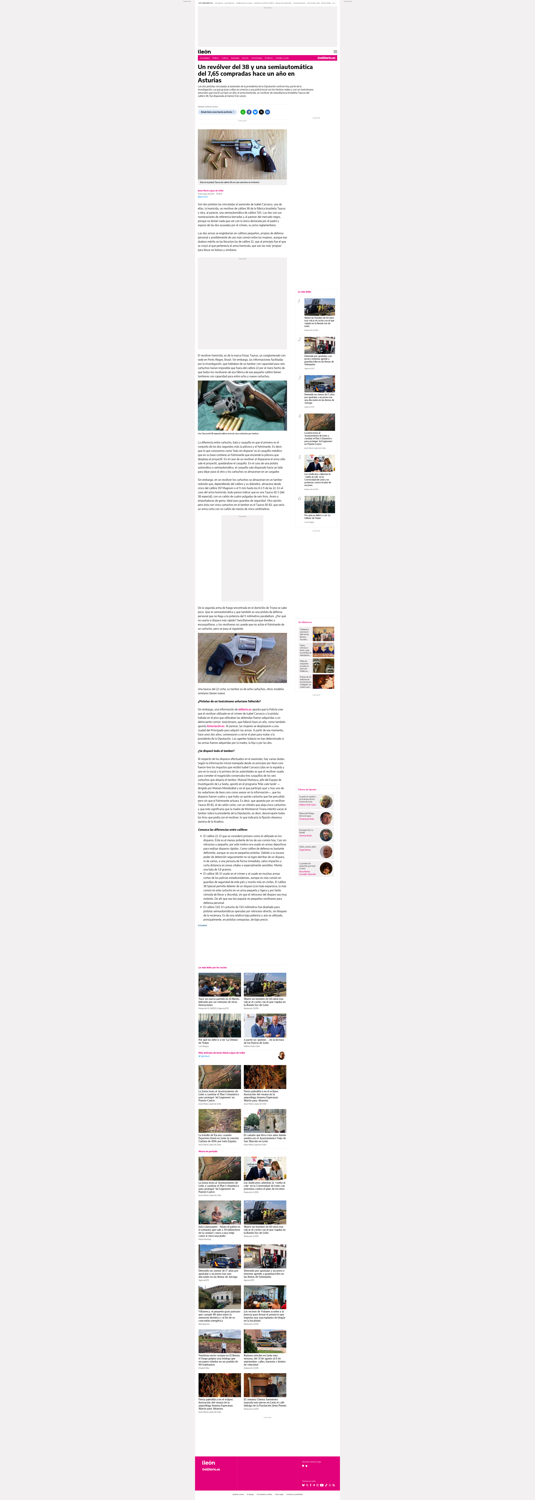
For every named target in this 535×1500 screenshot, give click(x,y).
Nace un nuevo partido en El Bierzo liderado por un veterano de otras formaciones (219, 1002)
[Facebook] (249, 112)
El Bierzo (269, 58)
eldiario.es (245, 709)
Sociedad (235, 58)
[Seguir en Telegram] (314, 1485)
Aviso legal (279, 1494)
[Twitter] (261, 112)
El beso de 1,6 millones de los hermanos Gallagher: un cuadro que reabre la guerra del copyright (305, 682)
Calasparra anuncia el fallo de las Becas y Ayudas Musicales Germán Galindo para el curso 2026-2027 (305, 634)
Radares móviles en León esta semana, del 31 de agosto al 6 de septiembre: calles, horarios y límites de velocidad (265, 1360)
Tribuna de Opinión (307, 789)
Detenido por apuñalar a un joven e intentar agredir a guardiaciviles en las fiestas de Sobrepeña (264, 1273)
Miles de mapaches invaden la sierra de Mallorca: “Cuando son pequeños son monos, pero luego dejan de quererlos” (305, 666)
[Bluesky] (255, 112)
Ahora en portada (208, 1151)
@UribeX (204, 197)
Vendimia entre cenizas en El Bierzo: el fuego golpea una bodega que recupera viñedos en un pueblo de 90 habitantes (219, 1360)
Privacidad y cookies (264, 1494)
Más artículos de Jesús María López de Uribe (222, 1052)
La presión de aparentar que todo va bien (307, 866)
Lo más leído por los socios (213, 967)
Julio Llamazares (229, 3)
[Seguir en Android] (303, 1466)
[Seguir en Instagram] (317, 1485)
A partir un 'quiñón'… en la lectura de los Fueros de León (264, 1041)
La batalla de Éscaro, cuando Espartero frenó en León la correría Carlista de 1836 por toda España (219, 1138)
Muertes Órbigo (326, 3)
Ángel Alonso (305, 850)
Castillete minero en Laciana (244, 3)
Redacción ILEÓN (251, 1008)
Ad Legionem (219, 3)
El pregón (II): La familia (306, 831)
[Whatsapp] (242, 112)
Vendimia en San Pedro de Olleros (264, 3)
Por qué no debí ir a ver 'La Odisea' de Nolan (218, 1041)
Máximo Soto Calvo (252, 1046)
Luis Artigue (204, 1046)
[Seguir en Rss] (334, 1485)
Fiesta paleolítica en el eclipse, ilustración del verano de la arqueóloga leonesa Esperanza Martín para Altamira (261, 1096)
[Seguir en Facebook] (310, 1485)
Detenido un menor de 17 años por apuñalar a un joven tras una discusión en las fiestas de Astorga (218, 1273)
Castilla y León (282, 58)
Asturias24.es (215, 726)
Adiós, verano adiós (307, 847)
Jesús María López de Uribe (210, 190)
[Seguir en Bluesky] (303, 1485)
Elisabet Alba (204, 1368)
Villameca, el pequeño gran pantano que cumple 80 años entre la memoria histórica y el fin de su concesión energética (219, 1316)
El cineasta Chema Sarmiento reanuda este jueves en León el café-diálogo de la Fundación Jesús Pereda (265, 1402)
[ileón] (217, 1463)
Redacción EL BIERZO (208, 1008)
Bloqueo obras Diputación (284, 3)
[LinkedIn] (267, 112)
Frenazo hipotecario (299, 3)
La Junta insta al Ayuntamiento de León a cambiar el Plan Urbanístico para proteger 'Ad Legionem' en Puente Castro (219, 1096)
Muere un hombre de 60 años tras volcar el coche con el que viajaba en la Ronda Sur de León (265, 1002)
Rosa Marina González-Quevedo (307, 872)
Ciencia (245, 58)
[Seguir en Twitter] (307, 1485)
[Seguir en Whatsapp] (330, 1485)
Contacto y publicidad (294, 1494)
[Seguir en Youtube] (322, 1485)
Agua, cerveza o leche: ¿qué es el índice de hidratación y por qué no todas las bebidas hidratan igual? (305, 650)
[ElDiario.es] (326, 58)
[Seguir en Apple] (306, 1466)
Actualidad (205, 58)
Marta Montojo (205, 1239)
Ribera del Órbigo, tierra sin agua (306, 814)
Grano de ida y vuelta (313, 3)
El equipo (250, 1494)
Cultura (225, 58)
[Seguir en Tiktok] (326, 1485)
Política (215, 58)
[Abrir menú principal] (335, 51)
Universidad (256, 58)
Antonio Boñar (305, 835)
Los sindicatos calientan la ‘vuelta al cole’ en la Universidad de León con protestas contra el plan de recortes (264, 1185)
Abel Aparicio (204, 1324)
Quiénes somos (238, 1494)
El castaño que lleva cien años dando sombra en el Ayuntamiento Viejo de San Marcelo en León (265, 1138)
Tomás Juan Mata (306, 819)
